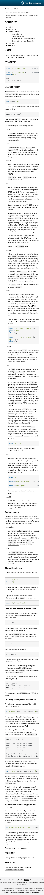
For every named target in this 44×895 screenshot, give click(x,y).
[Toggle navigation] (4, 3)
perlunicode (9, 869)
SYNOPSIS (12, 29)
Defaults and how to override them (23, 38)
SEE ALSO (12, 45)
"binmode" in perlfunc (12, 867)
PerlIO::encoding (13, 545)
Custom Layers (17, 34)
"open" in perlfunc (26, 867)
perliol (15, 869)
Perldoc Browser (32, 2)
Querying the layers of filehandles (23, 41)
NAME (10, 27)
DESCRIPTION (13, 31)
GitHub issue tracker (5, 882)
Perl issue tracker (24, 890)
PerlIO (7, 9)
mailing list (34, 890)
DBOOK (26, 880)
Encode (21, 869)
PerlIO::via (22, 561)
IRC (40, 890)
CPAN (16, 9)
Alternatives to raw (18, 36)
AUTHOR (11, 43)
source (12, 9)
